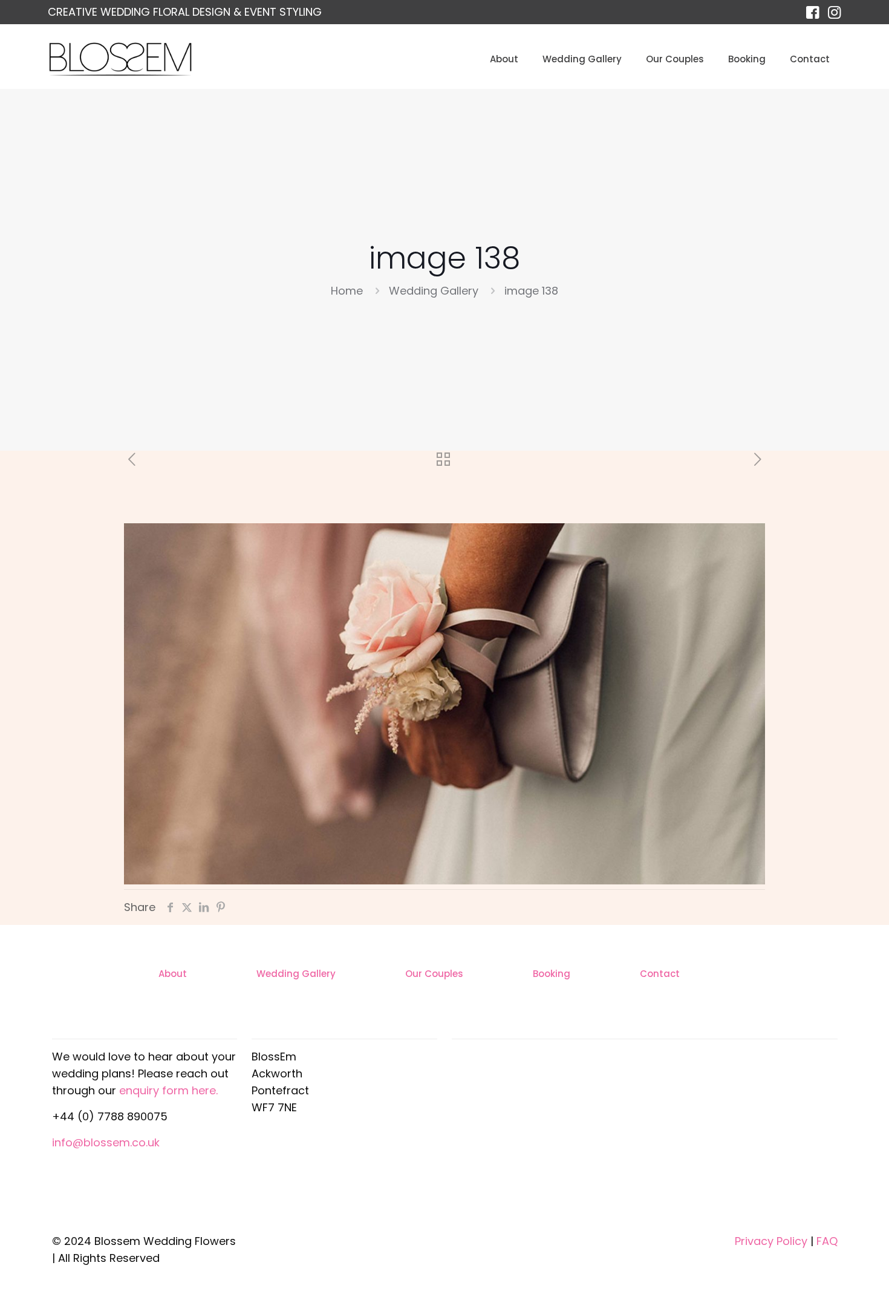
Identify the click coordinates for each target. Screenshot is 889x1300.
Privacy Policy (771, 1241)
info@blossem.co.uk (106, 1142)
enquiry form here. (168, 1090)
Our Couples (434, 973)
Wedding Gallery (433, 290)
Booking (551, 973)
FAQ (827, 1241)
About (172, 973)
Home (347, 290)
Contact (660, 973)
